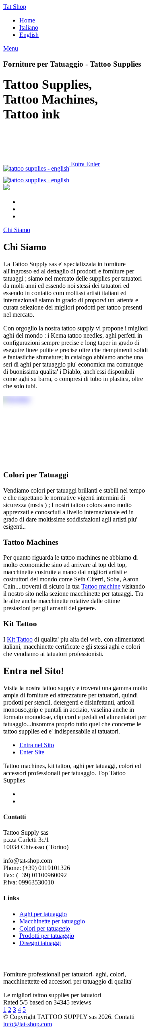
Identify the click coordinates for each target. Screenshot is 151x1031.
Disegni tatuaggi (40, 942)
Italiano (28, 27)
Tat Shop (14, 6)
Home (27, 20)
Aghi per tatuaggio (43, 914)
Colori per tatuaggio (44, 928)
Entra (77, 164)
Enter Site (31, 752)
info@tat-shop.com (27, 1024)
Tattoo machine (100, 586)
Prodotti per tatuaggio (46, 935)
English (29, 34)
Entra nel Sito (36, 745)
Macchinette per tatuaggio (52, 921)
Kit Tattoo (20, 639)
